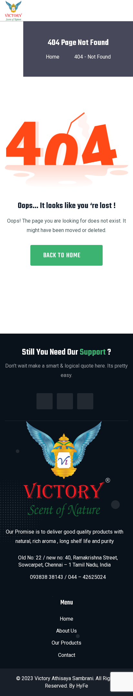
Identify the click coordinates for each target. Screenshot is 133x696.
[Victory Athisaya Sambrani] (14, 10)
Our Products (66, 643)
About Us (66, 631)
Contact (66, 655)
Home (54, 57)
